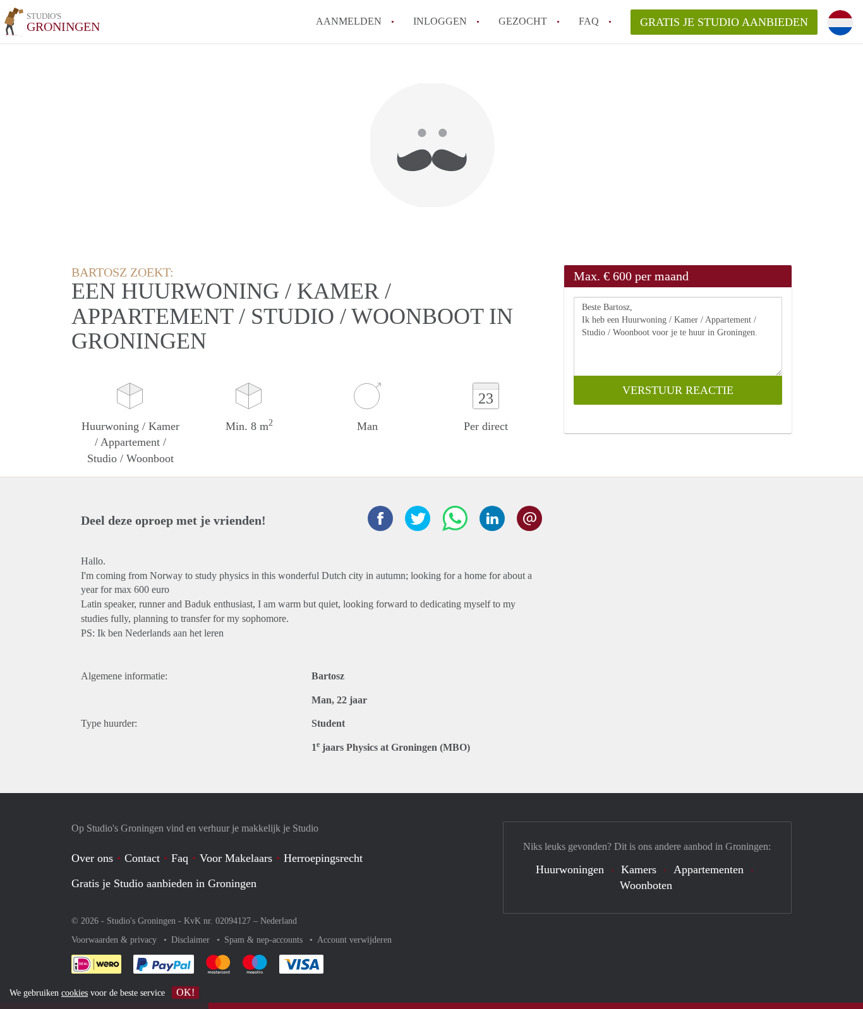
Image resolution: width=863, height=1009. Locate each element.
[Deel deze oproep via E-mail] (529, 518)
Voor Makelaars (236, 858)
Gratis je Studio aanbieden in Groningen (163, 883)
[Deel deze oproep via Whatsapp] (455, 518)
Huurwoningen (570, 869)
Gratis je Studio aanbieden (724, 22)
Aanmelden (349, 21)
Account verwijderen (354, 940)
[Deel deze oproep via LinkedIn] (492, 518)
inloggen (440, 21)
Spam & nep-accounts (264, 940)
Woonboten (646, 885)
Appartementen (708, 869)
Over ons (92, 858)
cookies (74, 993)
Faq (179, 858)
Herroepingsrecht (323, 858)
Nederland (278, 921)
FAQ (589, 21)
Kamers (638, 869)
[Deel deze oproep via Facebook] (380, 518)
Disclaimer (191, 940)
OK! (185, 992)
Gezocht (522, 21)
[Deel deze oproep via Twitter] (417, 518)
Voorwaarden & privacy (115, 940)
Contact (142, 858)
